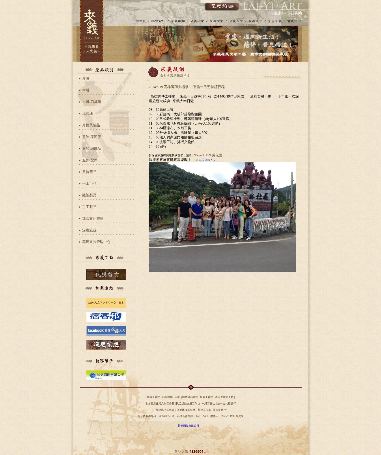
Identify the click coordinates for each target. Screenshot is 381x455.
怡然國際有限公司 (188, 425)
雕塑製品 (89, 195)
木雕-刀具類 (91, 102)
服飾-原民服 (91, 137)
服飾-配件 (89, 160)
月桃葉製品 (91, 125)
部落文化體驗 (92, 218)
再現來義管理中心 (96, 242)
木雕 (85, 90)
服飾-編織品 (91, 148)
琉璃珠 (87, 113)
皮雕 (85, 78)
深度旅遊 (89, 230)
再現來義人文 (207, 160)
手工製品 (89, 207)
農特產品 (89, 172)
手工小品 (89, 183)
